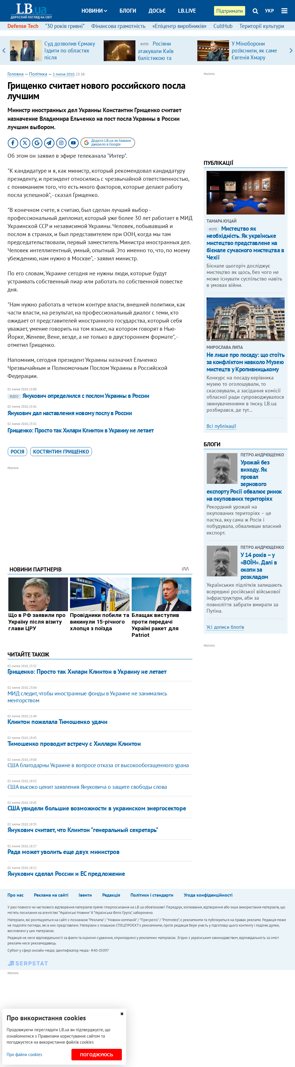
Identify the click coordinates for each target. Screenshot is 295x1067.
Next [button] (291, 50)
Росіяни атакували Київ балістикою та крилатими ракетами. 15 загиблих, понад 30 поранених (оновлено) (164, 61)
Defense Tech (22, 25)
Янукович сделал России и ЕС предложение (66, 874)
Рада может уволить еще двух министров (63, 852)
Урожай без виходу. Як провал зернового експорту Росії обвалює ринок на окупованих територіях (244, 480)
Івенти (85, 895)
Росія (17, 451)
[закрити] (121, 1014)
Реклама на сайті (51, 895)
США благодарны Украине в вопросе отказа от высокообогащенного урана (98, 765)
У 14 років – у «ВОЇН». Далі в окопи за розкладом (259, 566)
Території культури (261, 25)
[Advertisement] (99, 511)
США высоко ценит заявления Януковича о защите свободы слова (87, 787)
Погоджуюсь (96, 1054)
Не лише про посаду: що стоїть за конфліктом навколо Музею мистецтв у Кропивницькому (245, 362)
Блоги (128, 10)
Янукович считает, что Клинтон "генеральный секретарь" (82, 830)
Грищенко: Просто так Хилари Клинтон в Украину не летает (80, 430)
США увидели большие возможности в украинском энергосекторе (96, 808)
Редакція (111, 895)
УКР (269, 10)
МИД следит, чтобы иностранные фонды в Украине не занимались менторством (87, 697)
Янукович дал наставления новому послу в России (69, 413)
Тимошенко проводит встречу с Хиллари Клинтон (74, 743)
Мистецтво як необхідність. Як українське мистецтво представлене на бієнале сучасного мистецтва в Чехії (245, 243)
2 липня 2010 (63, 74)
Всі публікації (221, 426)
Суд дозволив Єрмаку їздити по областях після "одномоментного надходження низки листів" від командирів (70, 61)
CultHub (222, 25)
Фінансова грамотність (118, 25)
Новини (92, 10)
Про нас (15, 895)
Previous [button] (3, 50)
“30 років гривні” (64, 25)
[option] (54, 50)
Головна (15, 74)
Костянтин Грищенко (61, 451)
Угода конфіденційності (208, 895)
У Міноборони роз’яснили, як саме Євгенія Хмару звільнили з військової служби (254, 57)
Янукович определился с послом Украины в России (79, 396)
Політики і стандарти (152, 895)
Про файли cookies (24, 1054)
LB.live (187, 10)
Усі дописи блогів (225, 627)
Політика (38, 74)
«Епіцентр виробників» (179, 25)
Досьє (157, 10)
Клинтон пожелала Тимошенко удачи (57, 722)
